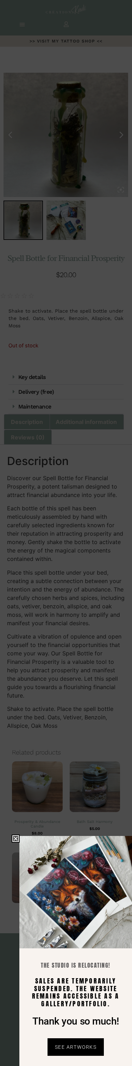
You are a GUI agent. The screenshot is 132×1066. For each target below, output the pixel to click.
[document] (66, 533)
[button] (15, 838)
